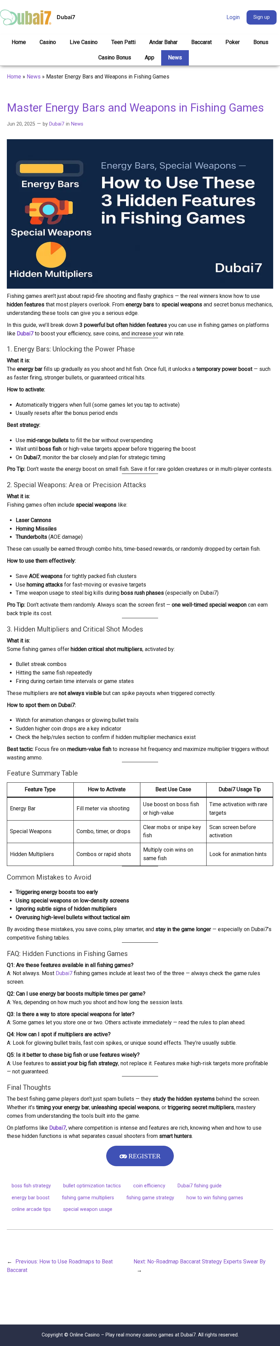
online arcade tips (31, 1209)
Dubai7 (66, 17)
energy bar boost (31, 1198)
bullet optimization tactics (92, 1186)
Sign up (261, 17)
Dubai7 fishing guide (200, 1186)
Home (14, 76)
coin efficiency (149, 1186)
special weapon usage (87, 1209)
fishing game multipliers (88, 1198)
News (34, 76)
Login (233, 17)
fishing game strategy (150, 1198)
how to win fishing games (214, 1198)
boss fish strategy (31, 1186)
